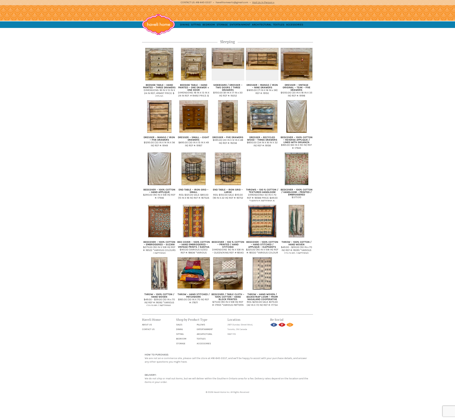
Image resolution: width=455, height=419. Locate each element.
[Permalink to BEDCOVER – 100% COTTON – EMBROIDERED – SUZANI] (159, 238)
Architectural (204, 334)
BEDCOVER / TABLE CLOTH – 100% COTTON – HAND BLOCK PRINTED (228, 297)
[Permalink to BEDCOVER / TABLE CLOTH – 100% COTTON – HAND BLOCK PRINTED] (228, 290)
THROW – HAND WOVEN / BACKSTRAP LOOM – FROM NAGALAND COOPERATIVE (262, 297)
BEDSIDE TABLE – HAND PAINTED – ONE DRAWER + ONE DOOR (193, 87)
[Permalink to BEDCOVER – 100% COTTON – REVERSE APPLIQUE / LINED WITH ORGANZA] (296, 133)
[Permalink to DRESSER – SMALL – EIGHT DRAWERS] (193, 133)
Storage (180, 343)
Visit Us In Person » (263, 2)
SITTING (196, 24)
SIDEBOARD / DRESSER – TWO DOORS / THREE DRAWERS (227, 87)
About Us (147, 324)
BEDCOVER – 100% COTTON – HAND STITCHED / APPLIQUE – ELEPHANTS (262, 244)
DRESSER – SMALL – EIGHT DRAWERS (193, 138)
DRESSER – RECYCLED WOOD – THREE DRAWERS (262, 138)
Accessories (204, 343)
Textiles (201, 338)
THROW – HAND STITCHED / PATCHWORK (194, 295)
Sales (179, 324)
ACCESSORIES (294, 24)
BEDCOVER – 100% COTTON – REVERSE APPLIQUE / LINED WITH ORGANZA (296, 140)
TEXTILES (278, 24)
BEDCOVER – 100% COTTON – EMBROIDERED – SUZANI (159, 243)
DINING (184, 24)
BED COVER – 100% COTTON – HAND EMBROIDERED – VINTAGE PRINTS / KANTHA (193, 244)
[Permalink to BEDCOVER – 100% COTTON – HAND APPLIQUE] (159, 186)
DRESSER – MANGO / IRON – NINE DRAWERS (262, 86)
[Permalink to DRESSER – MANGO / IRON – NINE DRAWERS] (262, 81)
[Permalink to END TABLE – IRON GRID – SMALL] (193, 186)
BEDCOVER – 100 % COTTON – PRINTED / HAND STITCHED (228, 244)
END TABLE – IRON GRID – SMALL (193, 191)
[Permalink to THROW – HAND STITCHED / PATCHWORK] (193, 290)
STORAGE (222, 24)
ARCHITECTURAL (261, 24)
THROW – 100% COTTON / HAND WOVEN (297, 243)
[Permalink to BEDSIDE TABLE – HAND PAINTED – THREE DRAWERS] (159, 81)
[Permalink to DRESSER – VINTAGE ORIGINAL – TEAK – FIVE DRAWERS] (296, 81)
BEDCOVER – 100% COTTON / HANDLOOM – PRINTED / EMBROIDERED (296, 192)
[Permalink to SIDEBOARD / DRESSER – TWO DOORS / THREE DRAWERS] (228, 81)
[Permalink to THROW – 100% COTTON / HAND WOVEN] (296, 238)
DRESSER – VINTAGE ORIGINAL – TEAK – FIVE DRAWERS (296, 87)
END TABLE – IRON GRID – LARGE (228, 191)
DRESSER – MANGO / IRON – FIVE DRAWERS (159, 138)
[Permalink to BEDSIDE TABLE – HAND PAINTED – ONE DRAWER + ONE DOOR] (193, 81)
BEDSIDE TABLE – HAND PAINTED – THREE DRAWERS (159, 86)
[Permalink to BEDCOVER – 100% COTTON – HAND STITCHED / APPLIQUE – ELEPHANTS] (262, 238)
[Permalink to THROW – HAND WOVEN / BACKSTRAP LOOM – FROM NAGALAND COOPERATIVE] (262, 290)
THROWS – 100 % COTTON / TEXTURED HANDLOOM (262, 191)
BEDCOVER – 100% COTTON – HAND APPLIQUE (159, 191)
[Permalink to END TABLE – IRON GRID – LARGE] (228, 186)
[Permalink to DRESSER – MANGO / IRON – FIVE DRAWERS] (159, 133)
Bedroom (181, 338)
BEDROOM (208, 24)
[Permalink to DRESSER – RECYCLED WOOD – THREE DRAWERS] (262, 133)
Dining (179, 329)
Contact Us (148, 329)
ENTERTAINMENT (240, 24)
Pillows (201, 324)
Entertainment (205, 329)
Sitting (180, 334)
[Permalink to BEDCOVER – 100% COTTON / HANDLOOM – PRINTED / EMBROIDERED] (296, 186)
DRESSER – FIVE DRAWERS (227, 137)
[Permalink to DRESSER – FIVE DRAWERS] (228, 133)
